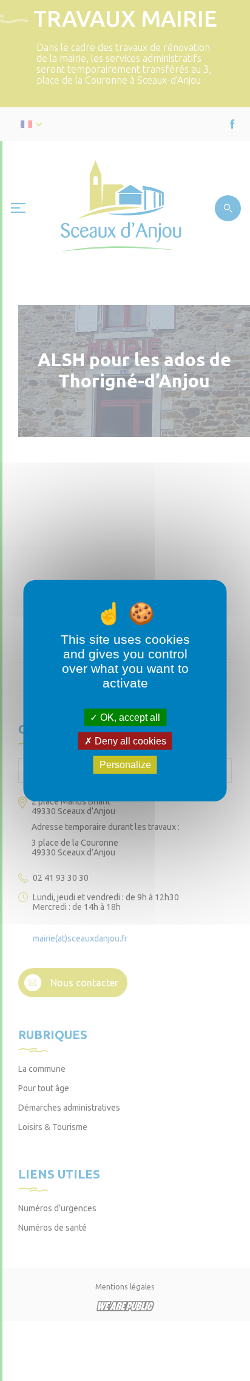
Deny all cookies (129, 741)
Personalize (125, 765)
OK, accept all (129, 717)
